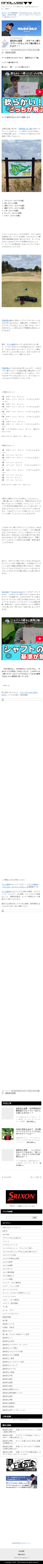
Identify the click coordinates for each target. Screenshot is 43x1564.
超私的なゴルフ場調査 (11, 1355)
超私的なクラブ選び (10, 1348)
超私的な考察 (8, 1400)
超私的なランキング (10, 1365)
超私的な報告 (8, 1379)
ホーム (4, 13)
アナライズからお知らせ (12, 1238)
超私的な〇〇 (8, 1338)
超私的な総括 (8, 1396)
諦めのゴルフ (8, 1331)
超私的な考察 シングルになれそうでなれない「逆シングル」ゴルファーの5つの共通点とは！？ (28, 1153)
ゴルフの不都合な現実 (11, 1258)
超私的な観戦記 (8, 1407)
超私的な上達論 (9, 1372)
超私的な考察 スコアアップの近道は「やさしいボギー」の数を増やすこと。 (22, 1436)
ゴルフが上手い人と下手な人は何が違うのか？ (20, 1252)
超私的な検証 (8, 1386)
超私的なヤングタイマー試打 (13, 1362)
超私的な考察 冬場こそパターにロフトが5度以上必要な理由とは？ (21, 1448)
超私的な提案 (10, 52)
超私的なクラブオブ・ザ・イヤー (15, 1345)
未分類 (5, 1320)
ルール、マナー (8, 1310)
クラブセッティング (10, 1245)
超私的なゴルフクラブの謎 (13, 1351)
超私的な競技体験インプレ (13, 1393)
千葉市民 (5, 320)
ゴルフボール (8, 1269)
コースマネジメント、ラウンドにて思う (21, 1092)
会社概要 (21, 1551)
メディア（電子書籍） (11, 1303)
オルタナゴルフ (17, 592)
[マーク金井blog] (21, 35)
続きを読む (31, 1121)
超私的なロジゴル (9, 1369)
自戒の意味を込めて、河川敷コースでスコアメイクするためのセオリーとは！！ (28, 1131)
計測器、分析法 (8, 1327)
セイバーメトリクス (10, 1289)
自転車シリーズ (8, 1324)
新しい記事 (35, 1177)
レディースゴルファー (11, 1314)
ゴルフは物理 (8, 1265)
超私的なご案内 (8, 1358)
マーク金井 (11, 344)
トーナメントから (9, 1296)
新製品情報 (7, 1317)
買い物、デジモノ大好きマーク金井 (16, 1334)
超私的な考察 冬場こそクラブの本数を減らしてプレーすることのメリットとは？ (22, 1453)
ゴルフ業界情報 (8, 1272)
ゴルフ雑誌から (8, 1276)
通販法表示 (21, 1554)
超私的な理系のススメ (11, 1389)
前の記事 (7, 1177)
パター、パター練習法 (11, 1300)
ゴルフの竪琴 (8, 1262)
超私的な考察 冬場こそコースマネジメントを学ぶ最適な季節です (22, 1431)
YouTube (5, 592)
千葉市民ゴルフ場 (25, 129)
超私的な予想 (8, 1376)
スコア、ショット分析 (11, 1286)
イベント (6, 1241)
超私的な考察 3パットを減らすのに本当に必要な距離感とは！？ (21, 1442)
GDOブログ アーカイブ (11, 1227)
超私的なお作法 (8, 1341)
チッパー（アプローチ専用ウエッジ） (17, 1293)
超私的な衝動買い (9, 1403)
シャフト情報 (8, 1279)
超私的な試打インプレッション (14, 1410)
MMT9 (5, 1231)
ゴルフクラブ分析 (9, 1255)
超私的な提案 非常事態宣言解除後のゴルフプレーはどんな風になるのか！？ (28, 1110)
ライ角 (5, 1307)
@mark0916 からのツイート (21, 1543)
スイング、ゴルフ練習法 (12, 1283)
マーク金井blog (17, 4)
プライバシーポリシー (21, 1558)
